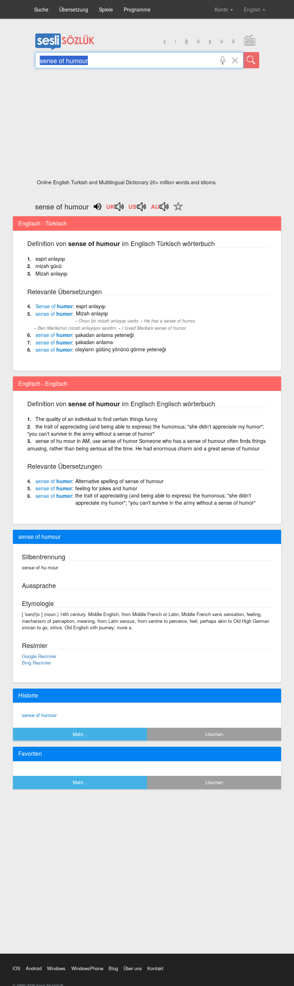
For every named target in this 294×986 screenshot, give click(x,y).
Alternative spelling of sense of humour (119, 481)
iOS (16, 968)
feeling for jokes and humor (106, 488)
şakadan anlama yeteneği (104, 334)
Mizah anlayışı (51, 273)
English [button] (253, 9)
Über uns (132, 968)
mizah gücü (48, 265)
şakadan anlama (94, 342)
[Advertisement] (147, 125)
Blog (113, 968)
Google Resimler (39, 656)
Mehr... (80, 734)
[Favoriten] (176, 210)
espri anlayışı (50, 258)
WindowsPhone (87, 968)
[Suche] (251, 60)
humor (54, 306)
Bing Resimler (36, 662)
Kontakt (155, 968)
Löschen (214, 734)
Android (34, 968)
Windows (56, 968)
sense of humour (39, 715)
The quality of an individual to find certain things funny (96, 418)
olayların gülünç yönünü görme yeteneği (120, 349)
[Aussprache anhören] (115, 209)
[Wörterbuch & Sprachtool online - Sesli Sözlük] (65, 48)
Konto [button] (222, 9)
